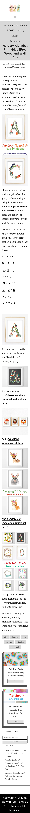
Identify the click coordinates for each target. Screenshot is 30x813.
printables (20, 642)
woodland (15, 647)
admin (17, 41)
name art (13, 598)
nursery (9, 642)
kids (24, 637)
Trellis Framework (13, 806)
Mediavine (15, 810)
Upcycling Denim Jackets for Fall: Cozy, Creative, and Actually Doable (15, 776)
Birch (21, 801)
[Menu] (15, 17)
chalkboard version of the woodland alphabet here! (14, 399)
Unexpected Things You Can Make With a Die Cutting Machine (15, 753)
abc (5, 637)
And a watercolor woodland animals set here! (14, 523)
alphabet (15, 637)
